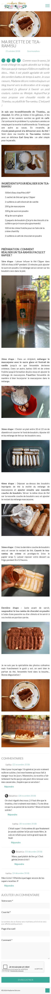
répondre (9, 786)
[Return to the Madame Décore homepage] (15, 5)
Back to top (47, 990)
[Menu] (47, 5)
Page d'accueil (8, 928)
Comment (6, 940)
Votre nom (7, 900)
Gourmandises (33, 51)
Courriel (6, 912)
